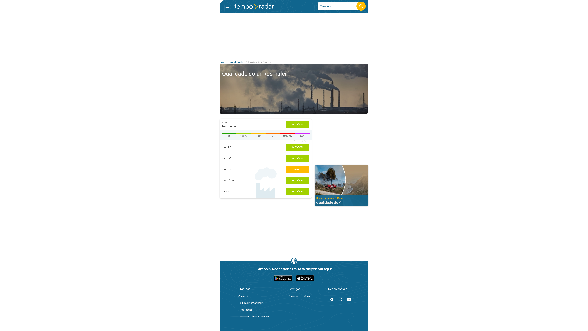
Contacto (243, 296)
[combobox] (339, 6)
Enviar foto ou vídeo (299, 296)
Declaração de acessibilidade (254, 316)
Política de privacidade (250, 303)
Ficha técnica (245, 309)
